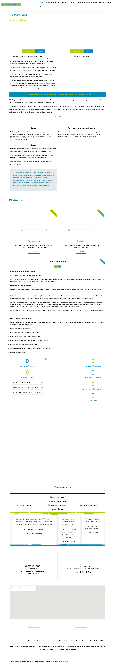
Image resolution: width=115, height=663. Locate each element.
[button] (40, 6)
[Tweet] (13, 188)
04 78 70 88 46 (83, 572)
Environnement (62, 2)
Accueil (42, 2)
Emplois (101, 2)
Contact (108, 2)
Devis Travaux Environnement (11, 4)
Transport (72, 2)
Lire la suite (57, 266)
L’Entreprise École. (15, 661)
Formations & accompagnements (87, 2)
